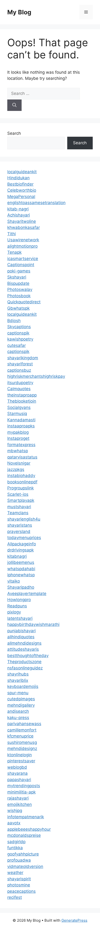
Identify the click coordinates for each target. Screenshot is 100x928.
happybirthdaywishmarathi (33, 624)
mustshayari (19, 506)
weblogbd (17, 767)
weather (15, 872)
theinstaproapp (22, 395)
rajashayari (18, 798)
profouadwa (19, 860)
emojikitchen (19, 804)
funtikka (15, 847)
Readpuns (17, 606)
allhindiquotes (20, 636)
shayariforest (20, 363)
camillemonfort (21, 730)
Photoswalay (19, 289)
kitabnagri (17, 556)
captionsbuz (19, 370)
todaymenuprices (24, 537)
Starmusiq (17, 413)
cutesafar (16, 345)
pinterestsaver (21, 760)
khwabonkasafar (23, 227)
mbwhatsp (17, 450)
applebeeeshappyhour (29, 829)
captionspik (18, 333)
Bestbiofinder (20, 184)
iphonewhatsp (21, 574)
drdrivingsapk (20, 550)
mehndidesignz (22, 748)
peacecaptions (21, 891)
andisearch (18, 711)
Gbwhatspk (18, 308)
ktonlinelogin (19, 754)
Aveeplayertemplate (26, 593)
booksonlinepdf (22, 481)
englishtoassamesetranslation (36, 202)
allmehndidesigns (24, 643)
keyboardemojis (22, 686)
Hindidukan (18, 177)
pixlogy (14, 612)
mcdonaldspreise (24, 835)
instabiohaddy (21, 475)
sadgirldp (16, 841)
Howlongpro (19, 599)
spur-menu (17, 692)
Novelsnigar (18, 463)
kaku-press (18, 717)
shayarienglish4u (23, 519)
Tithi (11, 233)
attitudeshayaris (23, 649)
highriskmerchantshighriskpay (36, 376)
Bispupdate (18, 283)
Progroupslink (20, 488)
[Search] (14, 105)
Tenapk (14, 252)
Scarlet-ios (17, 494)
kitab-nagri (18, 209)
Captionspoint (20, 264)
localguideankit (22, 171)
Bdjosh (14, 320)
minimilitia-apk (21, 792)
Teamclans (17, 512)
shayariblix (17, 680)
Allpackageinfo (21, 543)
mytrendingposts (23, 785)
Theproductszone (24, 661)
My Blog (19, 12)
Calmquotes (19, 388)
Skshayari (16, 277)
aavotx (13, 822)
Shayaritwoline (21, 221)
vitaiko (13, 581)
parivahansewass (24, 723)
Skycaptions (19, 326)
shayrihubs (18, 674)
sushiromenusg (22, 742)
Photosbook (19, 295)
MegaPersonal (21, 196)
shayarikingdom (22, 357)
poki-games (18, 271)
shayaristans (19, 525)
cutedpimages (21, 698)
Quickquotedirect (24, 301)
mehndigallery (21, 705)
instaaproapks (21, 425)
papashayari (19, 779)
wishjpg (14, 810)
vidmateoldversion (25, 866)
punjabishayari (21, 630)
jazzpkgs (15, 469)
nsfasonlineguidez (25, 668)
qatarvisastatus (22, 457)
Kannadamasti (21, 419)
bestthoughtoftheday (28, 655)
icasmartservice (22, 258)
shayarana (17, 773)
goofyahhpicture (23, 854)
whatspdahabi (21, 568)
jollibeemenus (20, 562)
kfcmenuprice (20, 736)
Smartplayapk (20, 500)
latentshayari (20, 618)
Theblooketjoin (21, 401)
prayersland (18, 531)
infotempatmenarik (25, 816)
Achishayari (18, 215)
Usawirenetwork (23, 239)
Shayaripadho (20, 587)
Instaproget (18, 438)
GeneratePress (74, 920)
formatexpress (21, 444)
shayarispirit (19, 878)
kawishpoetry (20, 339)
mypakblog (18, 432)
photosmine (18, 885)
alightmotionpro (22, 246)
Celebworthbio (21, 190)
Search (14, 133)
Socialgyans (19, 407)
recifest (14, 897)
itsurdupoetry (20, 382)
